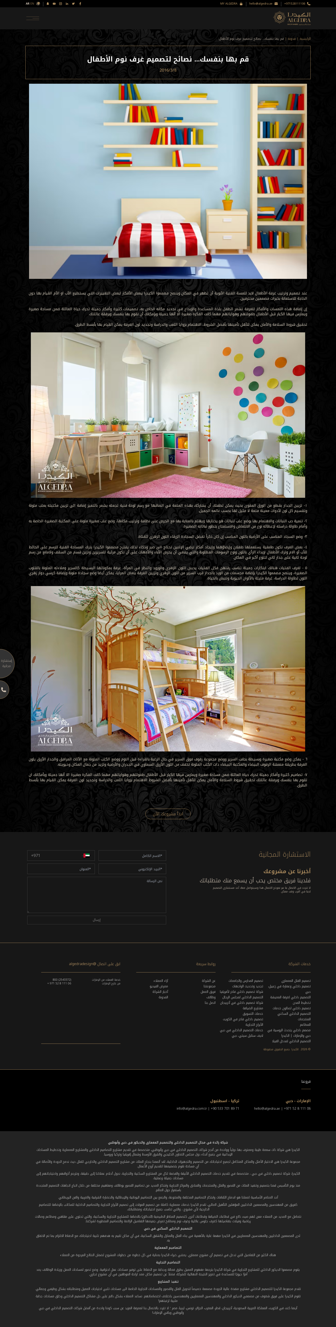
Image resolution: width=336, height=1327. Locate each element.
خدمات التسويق (253, 1014)
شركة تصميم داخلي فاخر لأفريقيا (241, 992)
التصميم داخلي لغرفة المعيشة (290, 997)
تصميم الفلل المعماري (296, 981)
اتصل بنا (210, 1003)
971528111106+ (294, 3)
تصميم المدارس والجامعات (246, 981)
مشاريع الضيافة (253, 1008)
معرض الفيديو (159, 986)
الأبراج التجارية (254, 1025)
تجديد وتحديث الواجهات (247, 986)
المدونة (163, 997)
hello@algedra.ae (260, 3)
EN (32, 3)
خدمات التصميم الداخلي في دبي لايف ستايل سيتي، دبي (241, 1033)
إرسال (97, 920)
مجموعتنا (210, 986)
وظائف (211, 997)
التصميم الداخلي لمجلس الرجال (242, 997)
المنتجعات (304, 1019)
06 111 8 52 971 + (59, 983)
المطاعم (305, 1025)
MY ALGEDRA (228, 3)
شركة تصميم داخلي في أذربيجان (241, 1003)
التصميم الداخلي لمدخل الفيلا (291, 1041)
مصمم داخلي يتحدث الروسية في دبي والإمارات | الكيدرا (289, 1033)
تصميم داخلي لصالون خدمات (292, 1008)
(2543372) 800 (62, 980)
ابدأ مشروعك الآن (168, 814)
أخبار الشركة (160, 992)
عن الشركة (209, 981)
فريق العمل (208, 992)
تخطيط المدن (302, 1003)
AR (27, 3)
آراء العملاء (161, 981)
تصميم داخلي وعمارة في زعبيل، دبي (289, 989)
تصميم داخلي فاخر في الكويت (243, 1019)
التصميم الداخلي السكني (294, 1014)
